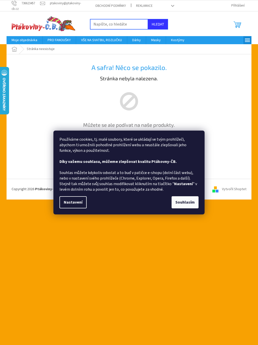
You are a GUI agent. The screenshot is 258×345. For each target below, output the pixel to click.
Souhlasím (185, 202)
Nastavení (73, 202)
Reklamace (144, 6)
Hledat (158, 24)
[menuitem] (24, 40)
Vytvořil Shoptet (234, 189)
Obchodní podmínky (110, 6)
